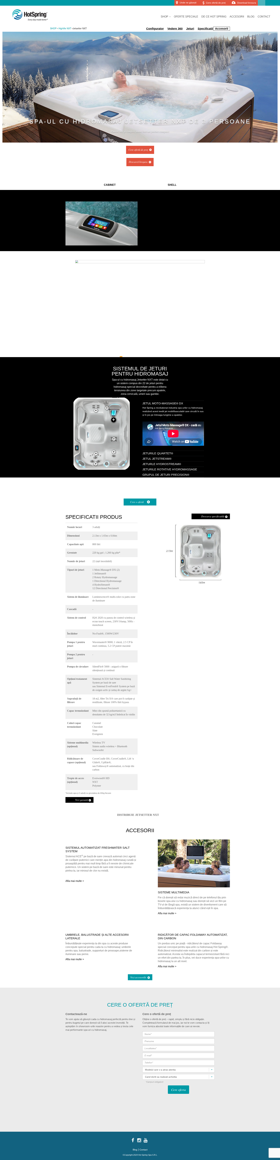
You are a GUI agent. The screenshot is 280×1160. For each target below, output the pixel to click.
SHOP (164, 16)
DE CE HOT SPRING (213, 16)
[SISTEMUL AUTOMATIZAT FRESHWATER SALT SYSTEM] (101, 841)
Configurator (155, 28)
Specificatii (205, 28)
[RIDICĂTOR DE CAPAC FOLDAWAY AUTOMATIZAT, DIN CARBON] (194, 928)
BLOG (250, 16)
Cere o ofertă (137, 502)
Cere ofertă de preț (138, 149)
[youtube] (145, 1140)
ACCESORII (237, 16)
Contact (143, 1149)
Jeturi (190, 28)
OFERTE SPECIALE (186, 16)
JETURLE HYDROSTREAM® (161, 464)
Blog (135, 1149)
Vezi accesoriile (138, 977)
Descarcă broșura (138, 161)
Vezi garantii (82, 799)
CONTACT (264, 16)
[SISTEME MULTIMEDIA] (194, 885)
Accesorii (221, 28)
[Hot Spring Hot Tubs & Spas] (29, 15)
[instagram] (139, 1140)
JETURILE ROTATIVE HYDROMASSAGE (169, 469)
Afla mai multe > (74, 881)
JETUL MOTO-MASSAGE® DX (162, 403)
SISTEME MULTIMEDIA (173, 892)
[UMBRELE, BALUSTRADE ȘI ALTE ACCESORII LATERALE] (101, 928)
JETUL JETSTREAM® (156, 458)
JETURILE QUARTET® (157, 453)
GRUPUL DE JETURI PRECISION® (165, 474)
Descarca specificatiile (213, 516)
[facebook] (133, 1140)
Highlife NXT (64, 28)
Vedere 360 (175, 28)
